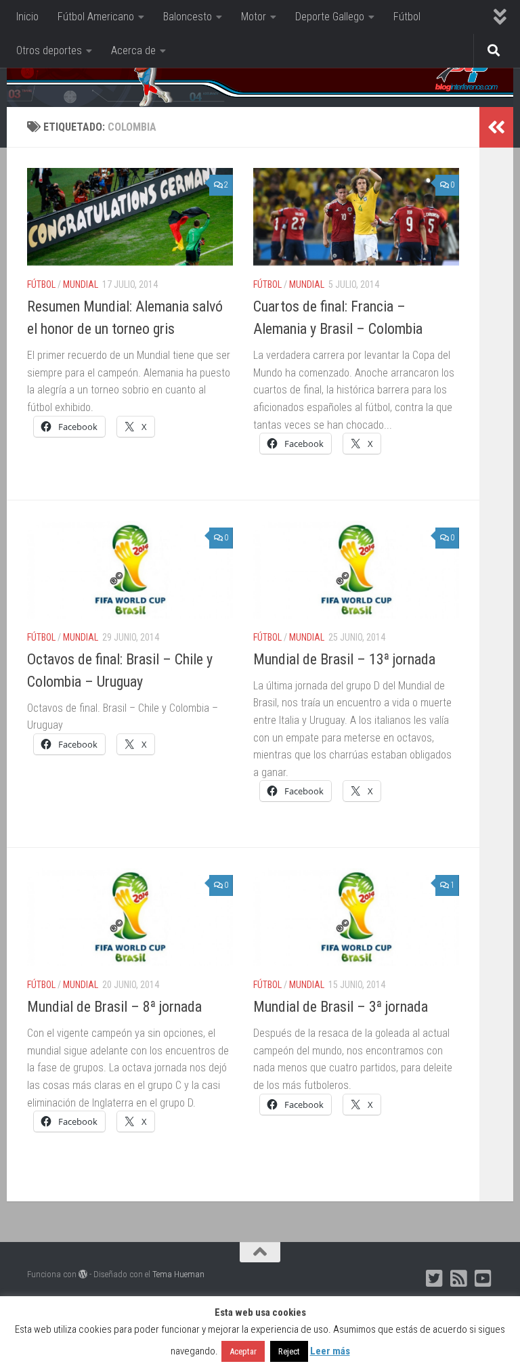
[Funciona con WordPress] (83, 1274)
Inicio (27, 16)
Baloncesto (187, 16)
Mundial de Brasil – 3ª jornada (340, 1006)
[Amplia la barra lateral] (496, 127)
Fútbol (406, 16)
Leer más (330, 1351)
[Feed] (459, 1278)
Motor (253, 16)
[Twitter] (434, 1278)
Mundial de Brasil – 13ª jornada (344, 659)
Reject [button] (289, 1351)
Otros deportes (49, 50)
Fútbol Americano (96, 16)
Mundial (80, 284)
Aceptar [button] (243, 1351)
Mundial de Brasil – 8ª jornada (114, 1006)
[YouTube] (483, 1278)
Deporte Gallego (329, 16)
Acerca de (133, 50)
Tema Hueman (178, 1274)
